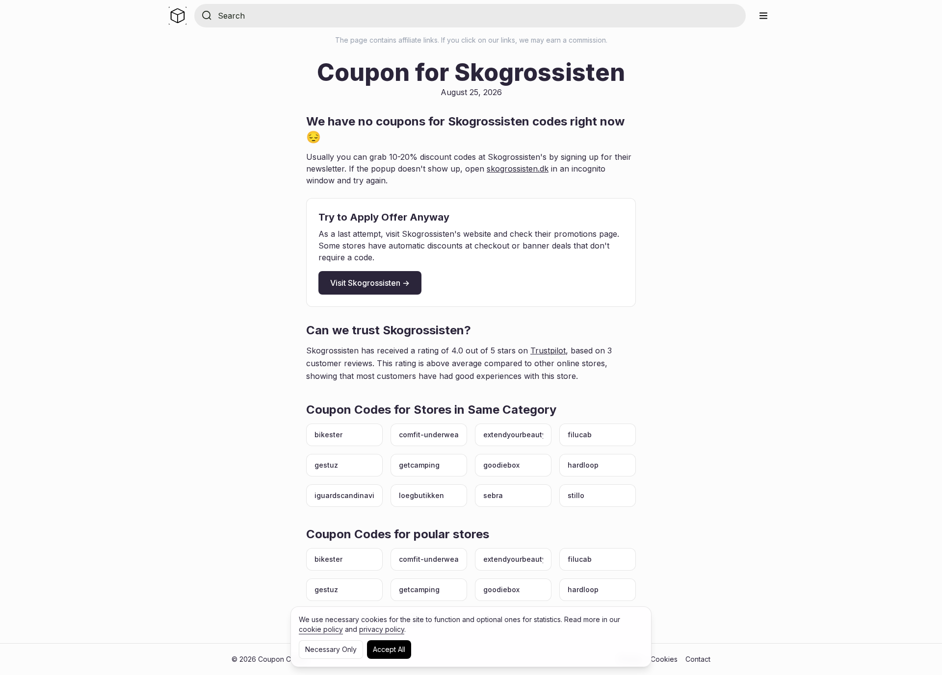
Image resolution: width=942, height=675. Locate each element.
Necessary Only (331, 649)
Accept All (389, 649)
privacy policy (381, 629)
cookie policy (321, 629)
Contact (697, 659)
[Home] (177, 16)
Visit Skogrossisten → (370, 283)
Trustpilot (548, 350)
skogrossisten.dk (518, 169)
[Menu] (763, 15)
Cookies (664, 659)
